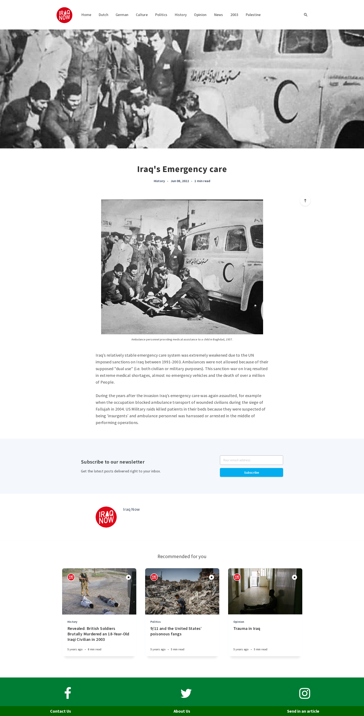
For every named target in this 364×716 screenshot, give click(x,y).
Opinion (200, 14)
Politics (161, 14)
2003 (234, 14)
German (122, 14)
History (181, 14)
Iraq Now (131, 509)
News (218, 14)
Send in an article (303, 711)
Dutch (103, 14)
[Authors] (71, 577)
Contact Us (60, 711)
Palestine (253, 14)
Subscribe (251, 472)
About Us (182, 711)
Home (86, 14)
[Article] (99, 591)
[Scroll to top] (305, 200)
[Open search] (305, 14)
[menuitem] (65, 14)
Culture (142, 14)
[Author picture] (106, 517)
